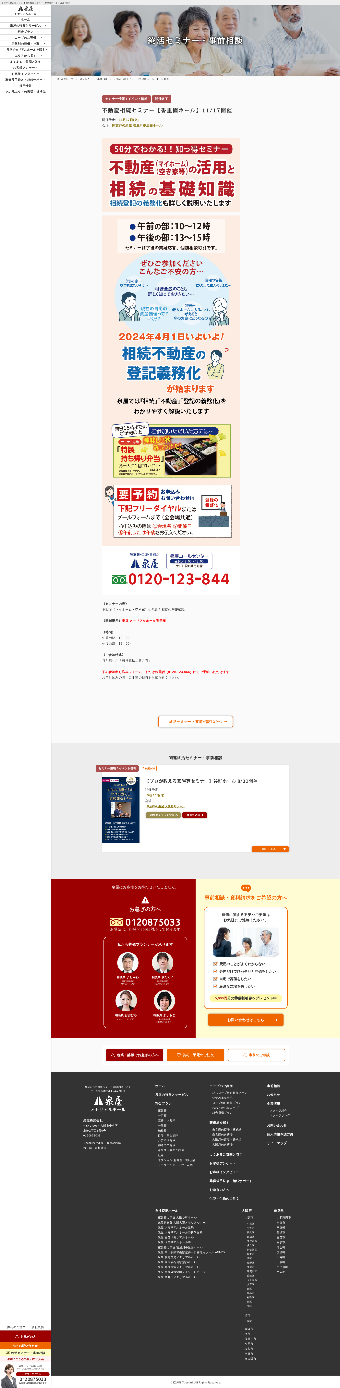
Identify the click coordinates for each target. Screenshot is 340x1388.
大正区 (251, 1284)
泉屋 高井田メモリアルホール (177, 1277)
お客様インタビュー (26, 73)
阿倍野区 (252, 1249)
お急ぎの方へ (219, 1189)
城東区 (251, 1254)
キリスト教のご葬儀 (171, 1150)
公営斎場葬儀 (167, 1140)
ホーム (25, 19)
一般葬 (162, 1125)
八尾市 (249, 1343)
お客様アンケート (25, 67)
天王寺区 (252, 1280)
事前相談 (273, 1086)
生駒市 (281, 1242)
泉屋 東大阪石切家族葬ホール (177, 1262)
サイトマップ (277, 1143)
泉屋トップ (67, 79)
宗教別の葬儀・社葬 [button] (26, 43)
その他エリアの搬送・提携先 (25, 91)
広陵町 (281, 1252)
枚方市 (249, 1348)
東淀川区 (252, 1271)
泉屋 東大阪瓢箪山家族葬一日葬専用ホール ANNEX (191, 1252)
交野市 (249, 1353)
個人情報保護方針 (280, 1134)
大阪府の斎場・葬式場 (226, 1139)
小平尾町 (282, 1267)
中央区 (251, 1223)
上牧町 (281, 1262)
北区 (249, 1306)
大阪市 (249, 1217)
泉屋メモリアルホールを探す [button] (25, 49)
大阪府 (247, 1210)
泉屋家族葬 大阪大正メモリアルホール (183, 1222)
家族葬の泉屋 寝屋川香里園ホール (137, 125)
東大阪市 (250, 1358)
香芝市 (281, 1237)
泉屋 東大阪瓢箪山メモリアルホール (182, 1272)
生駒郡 (281, 1272)
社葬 (161, 1155)
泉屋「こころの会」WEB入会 (25, 1359)
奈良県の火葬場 (222, 1134)
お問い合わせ (28, 1345)
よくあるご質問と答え (25, 61)
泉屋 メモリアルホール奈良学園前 (180, 1232)
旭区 (249, 1258)
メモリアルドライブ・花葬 (175, 1165)
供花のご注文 (16, 1327)
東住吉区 (252, 1241)
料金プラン (163, 1103)
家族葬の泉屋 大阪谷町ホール (166, 806)
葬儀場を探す (219, 1122)
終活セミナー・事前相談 (28, 1352)
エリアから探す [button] (26, 55)
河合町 (281, 1247)
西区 (249, 1288)
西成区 (251, 1236)
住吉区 (251, 1245)
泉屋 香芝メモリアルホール (176, 1237)
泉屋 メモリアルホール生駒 (176, 1227)
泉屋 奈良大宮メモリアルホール (179, 1267)
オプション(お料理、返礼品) (176, 1160)
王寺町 (281, 1257)
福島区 (251, 1293)
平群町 (281, 1227)
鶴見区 (251, 1232)
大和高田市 (284, 1217)
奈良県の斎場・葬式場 (226, 1129)
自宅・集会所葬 (168, 1135)
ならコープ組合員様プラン (229, 1092)
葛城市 (281, 1232)
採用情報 (25, 85)
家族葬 (162, 1110)
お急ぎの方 (28, 1336)
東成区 (251, 1267)
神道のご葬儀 (167, 1145)
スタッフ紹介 (278, 1110)
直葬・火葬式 (167, 1120)
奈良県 (279, 1210)
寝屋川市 (250, 1338)
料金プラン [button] (25, 31)
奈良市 (281, 1222)
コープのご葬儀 (221, 1086)
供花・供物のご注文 (224, 1198)
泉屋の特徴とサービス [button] (25, 25)
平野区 (251, 1228)
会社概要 (38, 1327)
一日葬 (162, 1115)
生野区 (251, 1262)
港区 (249, 1301)
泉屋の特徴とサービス (171, 1094)
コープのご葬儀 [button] (26, 37)
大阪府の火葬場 (222, 1144)
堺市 (247, 1315)
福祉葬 (162, 1130)
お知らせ (273, 1094)
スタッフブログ (280, 1115)
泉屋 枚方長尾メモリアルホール (179, 1257)
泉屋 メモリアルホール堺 (174, 1242)
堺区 (249, 1321)
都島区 (251, 1297)
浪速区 (251, 1275)
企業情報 (273, 1103)
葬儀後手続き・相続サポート (25, 79)
